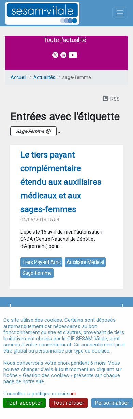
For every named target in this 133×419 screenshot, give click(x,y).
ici (73, 394)
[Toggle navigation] (120, 13)
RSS (115, 99)
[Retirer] (48, 131)
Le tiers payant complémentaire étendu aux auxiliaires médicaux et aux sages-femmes (60, 182)
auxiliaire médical (85, 262)
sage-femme (37, 273)
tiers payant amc (41, 262)
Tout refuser (68, 402)
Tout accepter (24, 402)
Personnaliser (112, 402)
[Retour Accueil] (54, 13)
